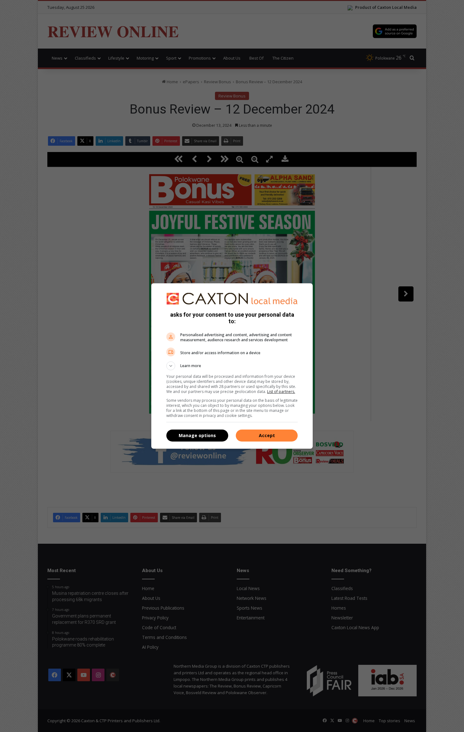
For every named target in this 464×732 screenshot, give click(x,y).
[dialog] (232, 366)
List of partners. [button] (281, 391)
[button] (232, 365)
